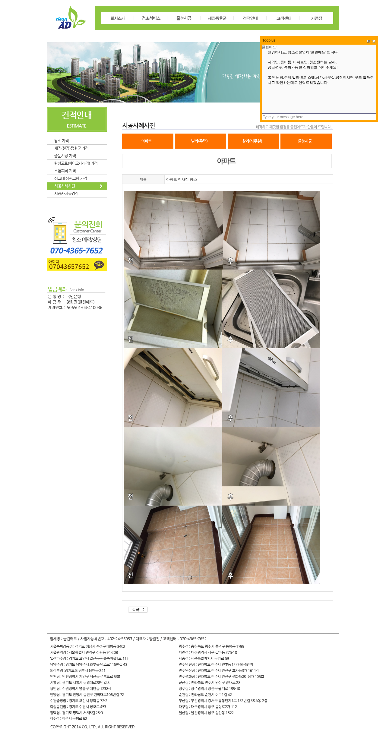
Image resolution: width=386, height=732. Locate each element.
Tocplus (269, 40)
